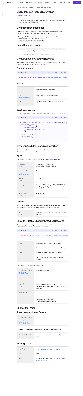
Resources (44, 64)
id (19, 212)
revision (21, 178)
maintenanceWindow (25, 334)
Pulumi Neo (39, 2)
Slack (47, 2)
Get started (77, 2)
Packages (24, 7)
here (53, 55)
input (51, 159)
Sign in (69, 2)
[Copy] (66, 123)
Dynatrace (31, 7)
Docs (21, 2)
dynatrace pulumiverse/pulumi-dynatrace (48, 349)
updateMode (22, 164)
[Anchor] (56, 11)
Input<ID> (48, 235)
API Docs (38, 7)
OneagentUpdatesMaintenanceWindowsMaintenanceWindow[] (24, 322)
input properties (60, 114)
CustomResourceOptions (25, 103)
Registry (29, 2)
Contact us (62, 2)
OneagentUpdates (46, 7)
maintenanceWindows (25, 171)
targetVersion (23, 193)
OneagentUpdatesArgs (55, 77)
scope (20, 185)
